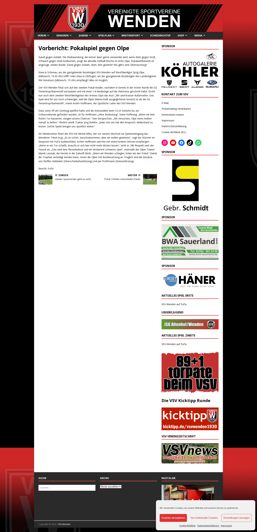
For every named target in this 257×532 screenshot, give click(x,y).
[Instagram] (165, 143)
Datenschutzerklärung (208, 525)
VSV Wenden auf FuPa (174, 304)
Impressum (226, 525)
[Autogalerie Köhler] (190, 86)
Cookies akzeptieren (173, 517)
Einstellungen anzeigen (236, 517)
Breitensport (131, 35)
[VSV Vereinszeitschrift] (190, 461)
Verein (42, 35)
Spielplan (104, 35)
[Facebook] (181, 143)
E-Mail (165, 103)
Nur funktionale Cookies (204, 517)
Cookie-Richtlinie (187, 525)
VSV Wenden (64, 524)
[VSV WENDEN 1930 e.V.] (128, 29)
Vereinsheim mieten (173, 114)
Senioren (62, 35)
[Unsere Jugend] (190, 327)
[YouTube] (173, 143)
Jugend (83, 35)
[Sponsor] (185, 209)
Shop (181, 35)
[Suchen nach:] (66, 487)
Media (198, 35)
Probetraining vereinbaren (176, 108)
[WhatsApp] (198, 143)
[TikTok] (190, 143)
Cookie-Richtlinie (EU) (174, 132)
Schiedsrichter (160, 35)
